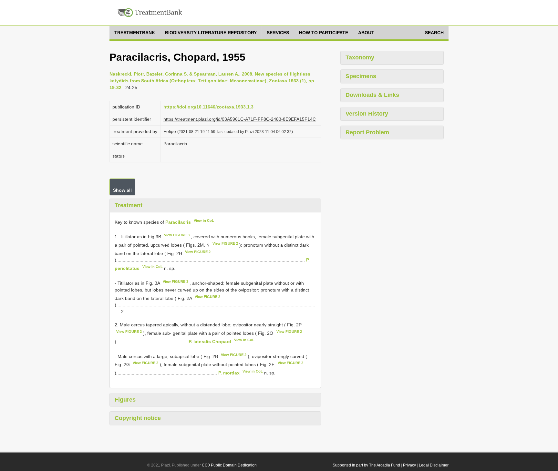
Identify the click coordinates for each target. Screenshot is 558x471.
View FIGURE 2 (225, 243)
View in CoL (204, 220)
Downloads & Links (372, 95)
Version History (367, 113)
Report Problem (367, 132)
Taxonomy (360, 57)
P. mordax (229, 372)
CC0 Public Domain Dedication (229, 465)
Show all (122, 190)
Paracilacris (178, 221)
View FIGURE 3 (177, 235)
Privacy (409, 465)
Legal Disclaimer (434, 465)
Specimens (361, 76)
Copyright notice (138, 418)
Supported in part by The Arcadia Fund (366, 465)
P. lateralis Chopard (210, 341)
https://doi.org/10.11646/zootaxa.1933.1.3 (208, 106)
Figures (125, 399)
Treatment (128, 205)
